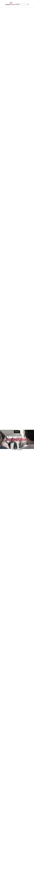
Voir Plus (16, 866)
